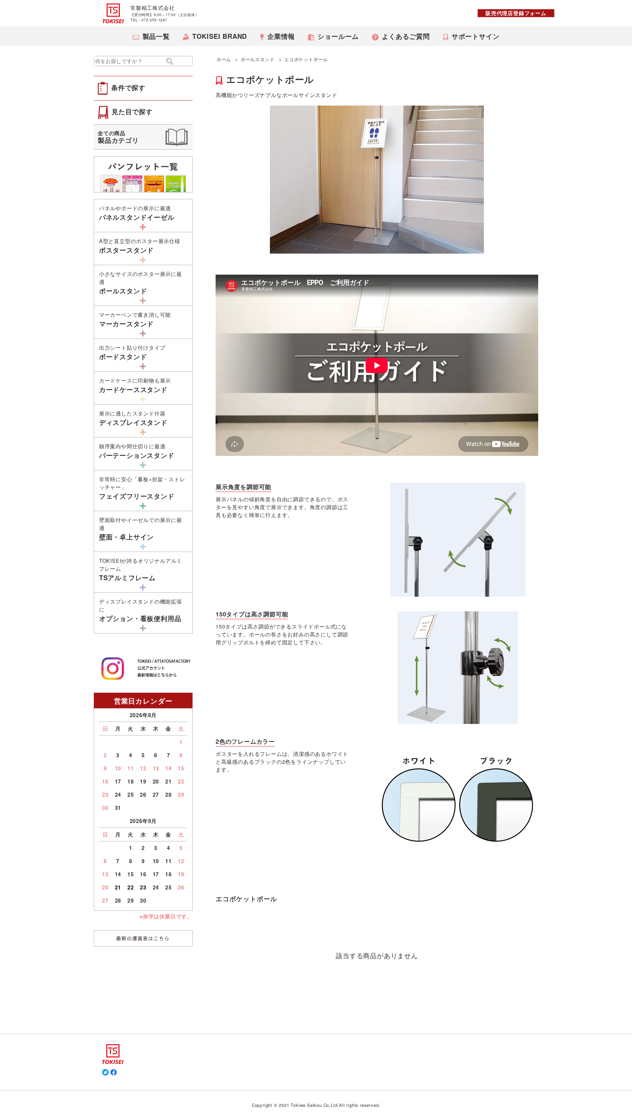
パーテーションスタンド (136, 451)
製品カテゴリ (118, 137)
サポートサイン (476, 36)
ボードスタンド (132, 352)
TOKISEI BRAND (219, 36)
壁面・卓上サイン (140, 528)
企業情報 (281, 36)
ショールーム (338, 36)
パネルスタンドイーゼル (136, 213)
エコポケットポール (306, 59)
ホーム (224, 59)
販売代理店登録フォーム (516, 13)
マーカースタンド (135, 319)
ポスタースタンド (139, 246)
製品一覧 (156, 36)
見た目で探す (132, 111)
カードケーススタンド (135, 385)
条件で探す (128, 87)
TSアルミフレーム (140, 569)
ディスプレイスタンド (133, 418)
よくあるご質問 (406, 36)
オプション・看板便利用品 (140, 610)
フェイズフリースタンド (142, 488)
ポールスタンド (258, 59)
